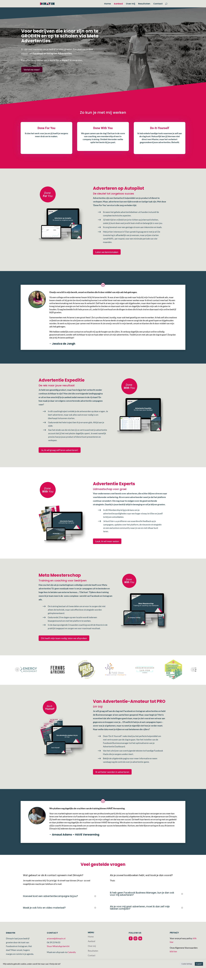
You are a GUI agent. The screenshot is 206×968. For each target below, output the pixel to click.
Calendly (72, 952)
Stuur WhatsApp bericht (58, 946)
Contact (158, 4)
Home (107, 4)
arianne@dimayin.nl (56, 938)
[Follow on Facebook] (131, 938)
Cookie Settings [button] (186, 964)
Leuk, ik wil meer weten (107, 541)
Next (193, 669)
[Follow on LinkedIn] (140, 938)
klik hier (173, 951)
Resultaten (144, 4)
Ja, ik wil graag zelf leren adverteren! (59, 450)
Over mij (130, 4)
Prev (17, 669)
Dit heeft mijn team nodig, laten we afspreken (64, 638)
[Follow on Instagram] (135, 938)
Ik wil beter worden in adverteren (112, 771)
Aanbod (118, 4)
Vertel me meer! (32, 69)
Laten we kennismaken (106, 252)
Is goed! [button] (199, 964)
